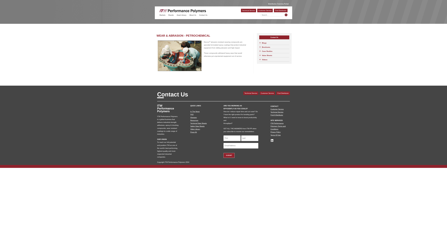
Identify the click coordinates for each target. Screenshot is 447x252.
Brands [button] (171, 15)
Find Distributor (280, 10)
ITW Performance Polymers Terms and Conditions (278, 126)
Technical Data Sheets (198, 123)
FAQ (192, 114)
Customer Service (265, 10)
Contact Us (203, 15)
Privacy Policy (276, 132)
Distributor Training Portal (278, 4)
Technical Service (248, 10)
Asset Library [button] (181, 15)
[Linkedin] (272, 140)
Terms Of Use (276, 135)
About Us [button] (192, 15)
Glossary (193, 117)
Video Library (195, 129)
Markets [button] (162, 15)
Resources (194, 120)
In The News (195, 111)
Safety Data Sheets (197, 126)
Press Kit (193, 132)
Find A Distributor (277, 115)
